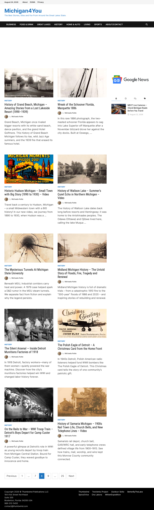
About (25, 2)
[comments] (135, 98)
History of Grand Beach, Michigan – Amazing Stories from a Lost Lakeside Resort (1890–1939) (27, 108)
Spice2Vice (84, 494)
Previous (11, 476)
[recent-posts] (125, 98)
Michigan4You (23, 10)
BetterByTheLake (135, 492)
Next (71, 476)
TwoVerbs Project (100, 492)
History (58, 24)
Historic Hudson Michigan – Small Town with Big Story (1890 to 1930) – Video (28, 192)
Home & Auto (73, 24)
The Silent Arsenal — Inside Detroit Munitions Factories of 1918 (25, 350)
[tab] (116, 98)
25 (62, 476)
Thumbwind (84, 492)
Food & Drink (26, 24)
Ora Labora (97, 494)
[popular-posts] (116, 98)
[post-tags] (145, 98)
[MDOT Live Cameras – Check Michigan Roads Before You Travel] (118, 105)
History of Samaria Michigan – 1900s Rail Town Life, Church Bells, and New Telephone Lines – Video (80, 427)
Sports (98, 24)
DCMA (32, 2)
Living (87, 24)
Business (11, 24)
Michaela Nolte (17, 116)
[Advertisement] (77, 45)
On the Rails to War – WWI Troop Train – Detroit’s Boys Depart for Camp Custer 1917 (28, 432)
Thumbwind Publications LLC (35, 492)
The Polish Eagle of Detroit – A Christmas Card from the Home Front (80, 346)
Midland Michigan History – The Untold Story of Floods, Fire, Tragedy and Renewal (81, 273)
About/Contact (114, 24)
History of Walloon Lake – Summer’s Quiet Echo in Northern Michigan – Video (79, 194)
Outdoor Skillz (117, 492)
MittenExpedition (113, 494)
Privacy (41, 2)
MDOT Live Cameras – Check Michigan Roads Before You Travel (137, 108)
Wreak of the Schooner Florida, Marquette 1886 (76, 106)
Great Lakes (43, 24)
